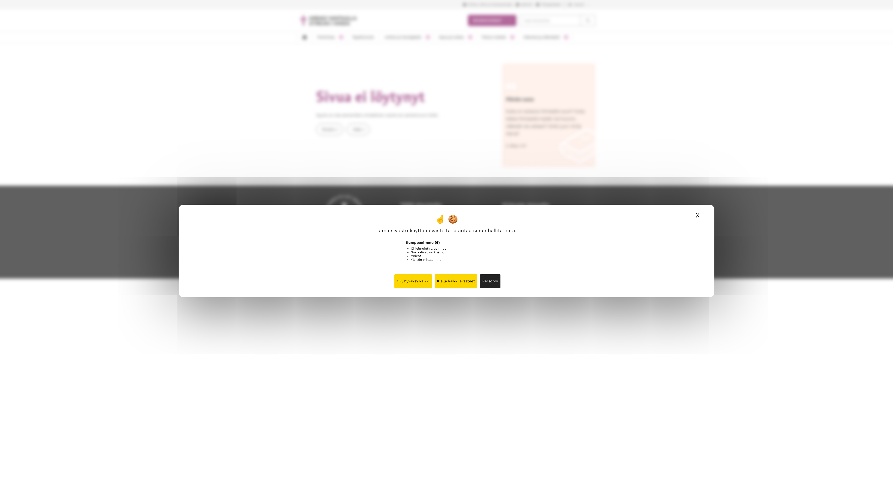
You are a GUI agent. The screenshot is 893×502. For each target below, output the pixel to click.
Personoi (490, 281)
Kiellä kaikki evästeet (456, 281)
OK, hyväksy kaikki (413, 281)
